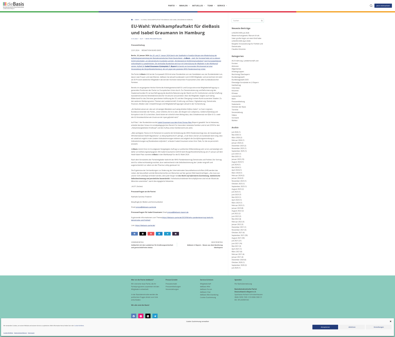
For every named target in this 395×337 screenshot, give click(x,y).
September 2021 (238, 235)
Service (221, 5)
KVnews (235, 93)
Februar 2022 (237, 222)
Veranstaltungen (172, 289)
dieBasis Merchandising (209, 295)
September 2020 (238, 265)
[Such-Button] (262, 21)
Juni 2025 (235, 154)
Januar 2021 (236, 257)
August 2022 (236, 211)
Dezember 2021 (238, 227)
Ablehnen (352, 327)
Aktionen (235, 66)
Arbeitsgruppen (238, 71)
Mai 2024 (235, 167)
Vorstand (235, 118)
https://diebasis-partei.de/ (145, 225)
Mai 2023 (235, 197)
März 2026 (236, 137)
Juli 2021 (235, 241)
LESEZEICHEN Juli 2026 (240, 33)
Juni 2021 (235, 243)
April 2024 (235, 170)
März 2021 (236, 251)
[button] (391, 321)
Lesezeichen (236, 96)
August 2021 (236, 238)
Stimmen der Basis (239, 107)
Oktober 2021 (237, 232)
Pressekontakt (171, 284)
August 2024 (236, 162)
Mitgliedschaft (205, 284)
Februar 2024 (237, 175)
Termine (235, 109)
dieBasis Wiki (205, 286)
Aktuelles (197, 5)
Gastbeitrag (236, 85)
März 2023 (236, 203)
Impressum (31, 333)
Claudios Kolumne (239, 49)
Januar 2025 (236, 159)
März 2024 (236, 173)
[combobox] (246, 21)
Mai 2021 (235, 246)
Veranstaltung (237, 112)
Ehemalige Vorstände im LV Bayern (245, 82)
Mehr (147, 39)
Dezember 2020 (238, 260)
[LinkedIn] (159, 234)
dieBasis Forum (206, 289)
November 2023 (238, 181)
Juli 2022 (235, 213)
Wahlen (183, 5)
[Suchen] (371, 5)
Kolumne (235, 90)
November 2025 (238, 148)
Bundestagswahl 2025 (240, 80)
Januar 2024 (236, 178)
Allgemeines (236, 69)
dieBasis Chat (205, 292)
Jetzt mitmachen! (383, 6)
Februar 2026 (237, 140)
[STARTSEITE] (132, 19)
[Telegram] (167, 234)
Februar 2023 (237, 205)
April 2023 (235, 200)
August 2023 (236, 189)
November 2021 (238, 230)
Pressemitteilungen (173, 286)
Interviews (236, 88)
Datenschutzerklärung (20, 333)
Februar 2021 (237, 254)
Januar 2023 (236, 208)
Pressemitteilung (156, 39)
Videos (234, 115)
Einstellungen (379, 327)
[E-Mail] (175, 234)
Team (210, 5)
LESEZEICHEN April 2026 (241, 41)
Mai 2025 (235, 156)
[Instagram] (140, 316)
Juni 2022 (235, 216)
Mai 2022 (235, 219)
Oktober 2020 (237, 262)
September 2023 (238, 186)
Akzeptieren (325, 327)
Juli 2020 (235, 268)
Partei (171, 5)
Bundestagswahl (238, 77)
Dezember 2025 (238, 146)
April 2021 (235, 249)
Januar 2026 (236, 143)
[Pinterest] (151, 234)
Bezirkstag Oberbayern (241, 74)
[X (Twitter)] (142, 234)
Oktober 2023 (237, 183)
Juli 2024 (235, 164)
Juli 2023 (235, 192)
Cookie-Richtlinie (79, 326)
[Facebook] (134, 234)
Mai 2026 (235, 135)
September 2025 (238, 151)
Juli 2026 (235, 132)
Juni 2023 (235, 194)
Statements (236, 104)
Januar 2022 (236, 224)
